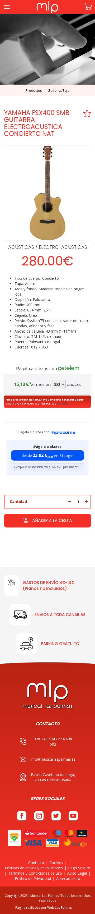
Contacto (36, 862)
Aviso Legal (77, 873)
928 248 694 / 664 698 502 (53, 741)
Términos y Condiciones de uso (35, 873)
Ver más (62, 403)
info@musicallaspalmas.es (53, 759)
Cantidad (18, 501)
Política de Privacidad (33, 878)
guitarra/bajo (59, 90)
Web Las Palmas (59, 907)
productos (34, 90)
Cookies (56, 862)
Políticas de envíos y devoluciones (34, 867)
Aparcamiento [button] (68, 878)
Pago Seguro (79, 867)
